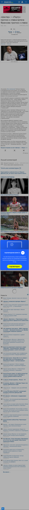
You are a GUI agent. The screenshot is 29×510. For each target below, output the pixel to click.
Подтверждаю (14, 266)
